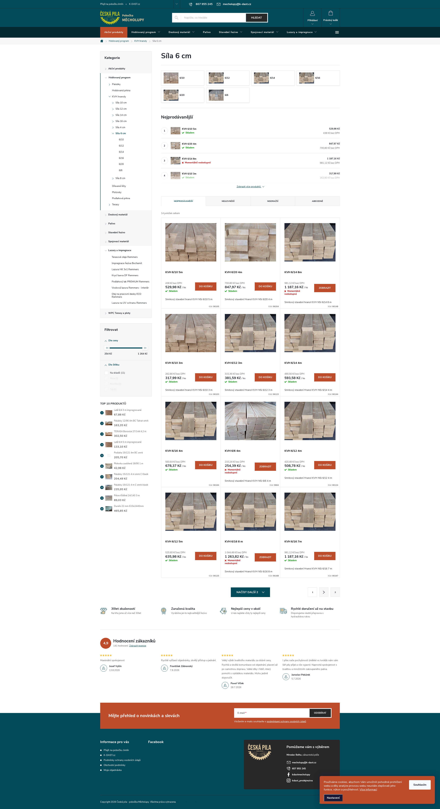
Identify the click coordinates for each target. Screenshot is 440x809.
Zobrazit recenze (137, 645)
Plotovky (116, 192)
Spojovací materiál (118, 241)
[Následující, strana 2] (323, 592)
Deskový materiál (118, 214)
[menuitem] (113, 32)
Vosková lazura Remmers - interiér (130, 287)
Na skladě (117, 372)
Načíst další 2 (247, 592)
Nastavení (333, 798)
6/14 (121, 152)
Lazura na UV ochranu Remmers (129, 303)
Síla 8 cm (120, 178)
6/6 (120, 170)
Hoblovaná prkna (121, 90)
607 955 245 (299, 768)
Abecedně (317, 201)
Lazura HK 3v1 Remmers (125, 269)
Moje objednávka (113, 770)
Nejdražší (272, 201)
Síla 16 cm (121, 121)
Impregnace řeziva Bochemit (127, 263)
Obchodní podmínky (114, 765)
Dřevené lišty (119, 186)
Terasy (115, 204)
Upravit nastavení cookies (189, 802)
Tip (113, 389)
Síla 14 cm (121, 115)
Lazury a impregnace (119, 250)
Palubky (116, 84)
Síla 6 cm (121, 133)
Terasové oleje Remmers (125, 257)
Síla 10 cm (121, 102)
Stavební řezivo (116, 232)
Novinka (115, 383)
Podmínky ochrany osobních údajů (122, 760)
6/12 (121, 145)
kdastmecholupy (301, 774)
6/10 (121, 139)
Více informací (368, 789)
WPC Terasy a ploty (119, 313)
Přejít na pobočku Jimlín (111, 4)
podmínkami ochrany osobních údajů (286, 721)
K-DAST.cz (134, 4)
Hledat (256, 18)
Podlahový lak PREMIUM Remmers (130, 281)
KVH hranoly (119, 96)
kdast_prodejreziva (302, 780)
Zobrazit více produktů (249, 186)
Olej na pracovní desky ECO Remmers (126, 295)
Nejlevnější (228, 201)
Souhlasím (419, 785)
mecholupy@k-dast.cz (304, 762)
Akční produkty (116, 68)
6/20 (121, 164)
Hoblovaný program (119, 77)
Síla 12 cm (121, 108)
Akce (113, 378)
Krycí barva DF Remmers (125, 275)
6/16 (121, 158)
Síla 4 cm (120, 127)
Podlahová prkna (121, 198)
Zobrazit (325, 288)
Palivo (111, 223)
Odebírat (320, 713)
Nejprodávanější (183, 201)
